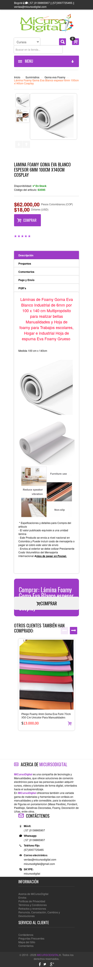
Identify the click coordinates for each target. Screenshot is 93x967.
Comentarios (26, 272)
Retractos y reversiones (32, 908)
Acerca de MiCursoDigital (33, 894)
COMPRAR (30, 220)
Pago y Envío (26, 280)
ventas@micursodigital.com (40, 859)
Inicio (17, 77)
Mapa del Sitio (26, 942)
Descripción (25, 255)
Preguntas (24, 263)
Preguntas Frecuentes (31, 938)
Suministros (32, 77)
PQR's (22, 288)
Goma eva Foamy (55, 77)
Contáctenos (25, 934)
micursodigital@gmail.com (39, 864)
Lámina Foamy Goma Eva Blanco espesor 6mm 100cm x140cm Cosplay (46, 82)
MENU (28, 61)
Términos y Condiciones (32, 905)
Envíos (22, 897)
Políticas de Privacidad (31, 901)
